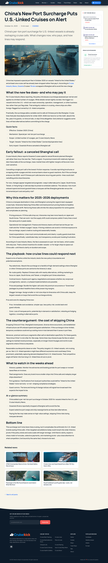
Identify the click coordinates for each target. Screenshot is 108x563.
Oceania (21, 86)
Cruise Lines (58, 537)
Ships (72, 543)
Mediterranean (90, 540)
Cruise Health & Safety (46, 550)
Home (72, 537)
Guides (72, 540)
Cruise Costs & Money (46, 547)
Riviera (33, 86)
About (72, 551)
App (71, 548)
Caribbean (88, 537)
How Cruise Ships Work (61, 547)
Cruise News (58, 550)
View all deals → (92, 43)
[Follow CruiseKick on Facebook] (11, 546)
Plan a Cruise (58, 540)
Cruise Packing (59, 545)
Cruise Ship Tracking (45, 537)
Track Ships (73, 546)
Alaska (87, 543)
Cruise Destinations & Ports (46, 541)
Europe (88, 546)
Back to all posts (12, 494)
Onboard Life (43, 545)
